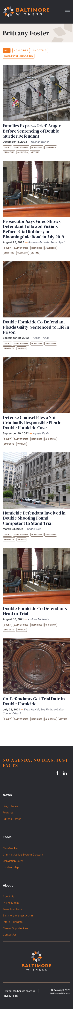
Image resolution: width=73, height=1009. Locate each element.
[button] (67, 11)
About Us (8, 896)
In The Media (11, 902)
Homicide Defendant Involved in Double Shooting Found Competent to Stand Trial (34, 518)
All (6, 50)
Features (8, 812)
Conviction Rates (13, 860)
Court (7, 147)
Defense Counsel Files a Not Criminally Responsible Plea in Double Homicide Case (32, 422)
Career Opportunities (15, 928)
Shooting (40, 50)
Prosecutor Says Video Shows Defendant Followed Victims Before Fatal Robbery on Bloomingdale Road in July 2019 (33, 229)
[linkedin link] (65, 773)
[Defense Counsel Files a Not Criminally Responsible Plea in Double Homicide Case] (36, 385)
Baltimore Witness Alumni (18, 915)
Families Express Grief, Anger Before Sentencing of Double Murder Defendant (31, 131)
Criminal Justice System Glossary (23, 854)
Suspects (22, 152)
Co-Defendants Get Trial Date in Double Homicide (34, 701)
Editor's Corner (12, 818)
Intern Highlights (12, 921)
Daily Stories (21, 147)
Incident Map (11, 867)
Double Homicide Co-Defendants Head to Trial (35, 611)
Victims (35, 152)
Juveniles (50, 147)
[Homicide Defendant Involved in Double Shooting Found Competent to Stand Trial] (36, 480)
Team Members (12, 909)
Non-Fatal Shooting (18, 56)
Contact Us (9, 934)
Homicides (21, 50)
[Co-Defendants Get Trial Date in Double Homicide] (36, 666)
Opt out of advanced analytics (20, 991)
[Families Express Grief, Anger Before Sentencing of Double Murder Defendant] (36, 93)
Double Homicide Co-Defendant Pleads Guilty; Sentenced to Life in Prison (36, 327)
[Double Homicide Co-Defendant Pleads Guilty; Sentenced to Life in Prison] (36, 289)
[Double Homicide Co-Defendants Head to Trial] (36, 576)
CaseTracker (10, 848)
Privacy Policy (10, 995)
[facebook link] (58, 773)
